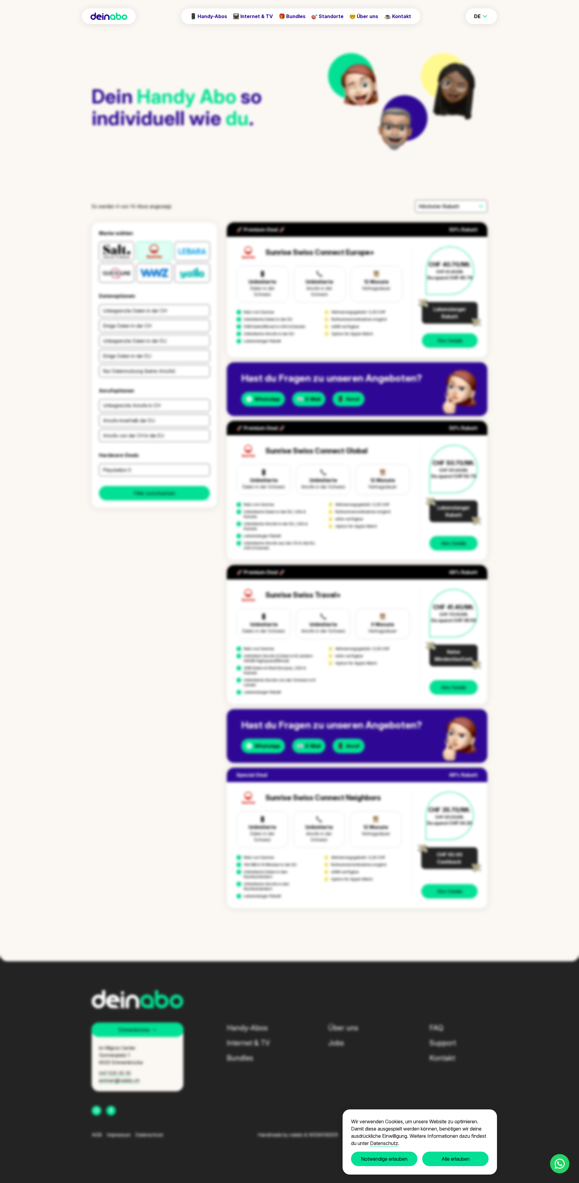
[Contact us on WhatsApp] (559, 1163)
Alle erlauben (455, 1159)
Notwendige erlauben (384, 1159)
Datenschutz (384, 1143)
